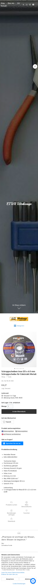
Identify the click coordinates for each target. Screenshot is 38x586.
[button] (7, 422)
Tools (9, 377)
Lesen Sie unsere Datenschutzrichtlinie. (13, 572)
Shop (3, 377)
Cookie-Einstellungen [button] (19, 583)
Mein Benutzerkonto (26, 505)
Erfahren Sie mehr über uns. (9, 574)
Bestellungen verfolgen (11, 514)
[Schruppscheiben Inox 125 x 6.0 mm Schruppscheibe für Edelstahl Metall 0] (19, 349)
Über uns (11, 3)
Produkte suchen (11, 505)
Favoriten (26, 513)
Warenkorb (11, 521)
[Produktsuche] (35, 66)
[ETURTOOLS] (19, 319)
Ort (18, 3)
